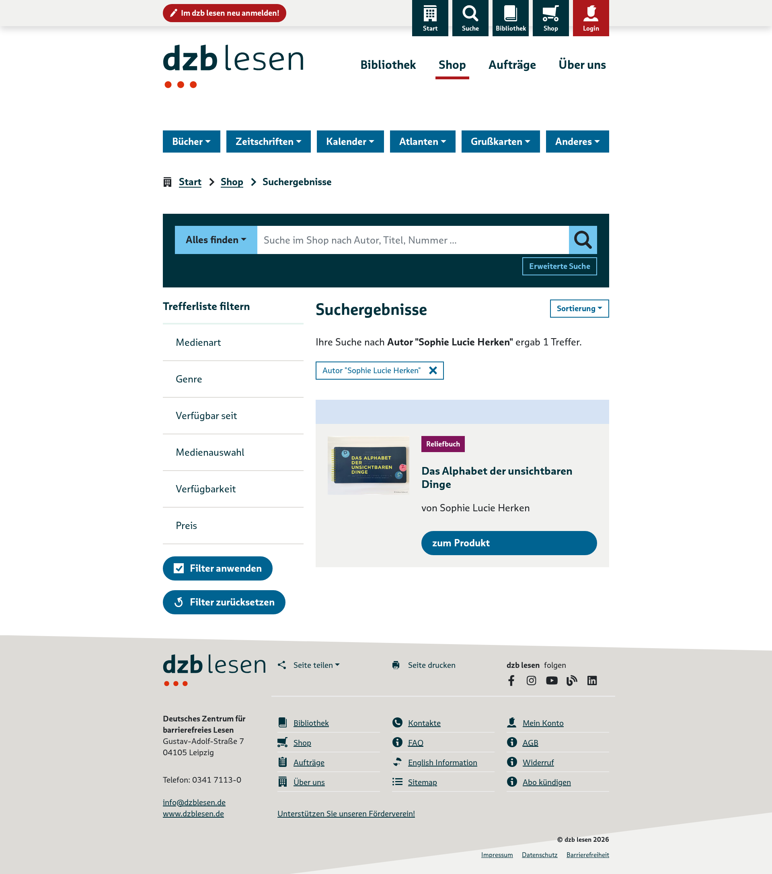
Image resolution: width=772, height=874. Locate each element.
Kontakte (424, 723)
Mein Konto (543, 723)
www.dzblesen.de (193, 813)
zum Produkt (461, 543)
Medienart (198, 342)
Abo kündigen (547, 782)
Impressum (497, 855)
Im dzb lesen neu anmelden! (230, 13)
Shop (551, 28)
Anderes (573, 141)
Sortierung (583, 308)
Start (430, 28)
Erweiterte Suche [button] (559, 266)
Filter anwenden (226, 568)
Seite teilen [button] (313, 665)
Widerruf (538, 762)
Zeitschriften (265, 141)
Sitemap (422, 782)
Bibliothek (511, 28)
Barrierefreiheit (588, 855)
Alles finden (212, 239)
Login (591, 28)
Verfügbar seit (206, 416)
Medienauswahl (210, 452)
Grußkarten (496, 141)
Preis (186, 525)
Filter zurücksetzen (232, 602)
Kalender (346, 141)
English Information (442, 762)
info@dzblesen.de (194, 802)
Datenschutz (540, 855)
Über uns (582, 64)
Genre (189, 379)
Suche (470, 28)
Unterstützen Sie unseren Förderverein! (346, 813)
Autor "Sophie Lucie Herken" (371, 370)
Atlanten (418, 141)
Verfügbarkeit (206, 489)
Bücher (187, 141)
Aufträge (512, 64)
